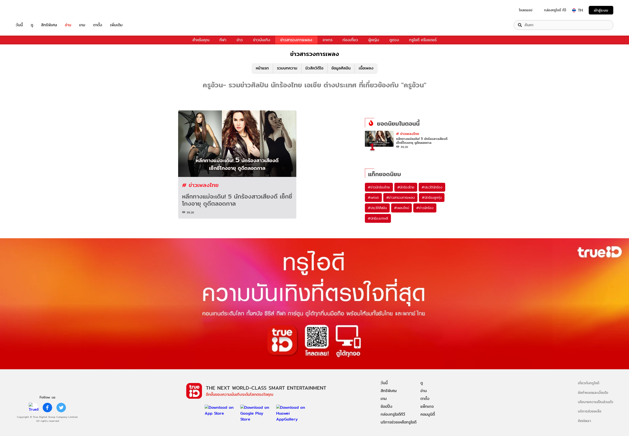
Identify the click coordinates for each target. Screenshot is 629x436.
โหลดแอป (525, 10)
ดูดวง (394, 40)
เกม (82, 25)
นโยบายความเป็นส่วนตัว (595, 402)
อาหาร (327, 40)
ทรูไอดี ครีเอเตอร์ (423, 40)
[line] (34, 407)
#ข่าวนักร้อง (424, 208)
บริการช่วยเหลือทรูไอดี (398, 422)
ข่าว (240, 40)
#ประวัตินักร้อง (432, 187)
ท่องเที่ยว (350, 40)
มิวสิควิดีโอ (314, 68)
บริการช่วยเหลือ (589, 411)
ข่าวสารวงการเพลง (296, 40)
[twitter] (61, 407)
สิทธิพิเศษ (49, 25)
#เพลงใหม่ (401, 208)
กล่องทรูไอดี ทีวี (555, 10)
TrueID (30, 10)
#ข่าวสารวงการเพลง (400, 197)
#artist (373, 197)
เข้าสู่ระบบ (601, 10)
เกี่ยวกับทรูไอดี (588, 383)
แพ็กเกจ (427, 406)
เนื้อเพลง (366, 68)
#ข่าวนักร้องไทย (379, 187)
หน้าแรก (262, 68)
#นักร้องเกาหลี (378, 218)
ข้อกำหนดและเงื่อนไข (593, 392)
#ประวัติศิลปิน (377, 208)
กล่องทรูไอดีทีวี (393, 414)
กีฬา (222, 40)
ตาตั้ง (97, 25)
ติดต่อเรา (584, 420)
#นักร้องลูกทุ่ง (432, 197)
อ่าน (68, 25)
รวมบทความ (287, 68)
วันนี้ (19, 25)
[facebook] (47, 407)
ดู (32, 25)
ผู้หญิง (373, 40)
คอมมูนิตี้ (427, 414)
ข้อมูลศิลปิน (341, 68)
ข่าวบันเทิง (261, 40)
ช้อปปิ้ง (386, 406)
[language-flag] (574, 10)
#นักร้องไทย (405, 187)
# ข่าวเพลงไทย (200, 185)
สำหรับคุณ (200, 40)
